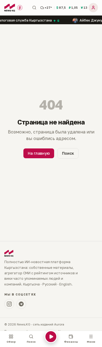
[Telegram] (21, 304)
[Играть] (51, 339)
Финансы (71, 341)
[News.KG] (9, 7)
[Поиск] (34, 7)
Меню (91, 341)
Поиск (68, 153)
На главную (39, 153)
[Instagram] (9, 304)
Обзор (11, 341)
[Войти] (93, 7)
